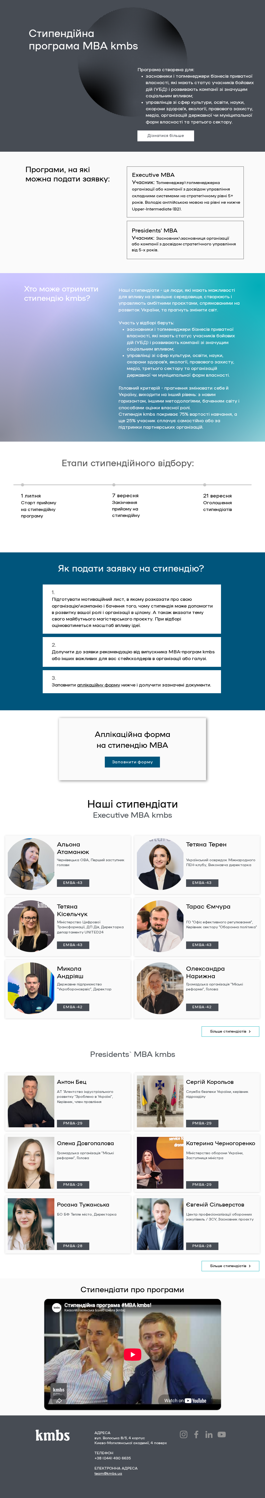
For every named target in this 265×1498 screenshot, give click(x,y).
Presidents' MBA (155, 230)
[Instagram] (184, 1434)
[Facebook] (196, 1434)
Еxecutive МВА (153, 175)
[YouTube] (222, 1434)
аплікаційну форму (98, 685)
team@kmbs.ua (108, 1473)
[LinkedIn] (209, 1434)
